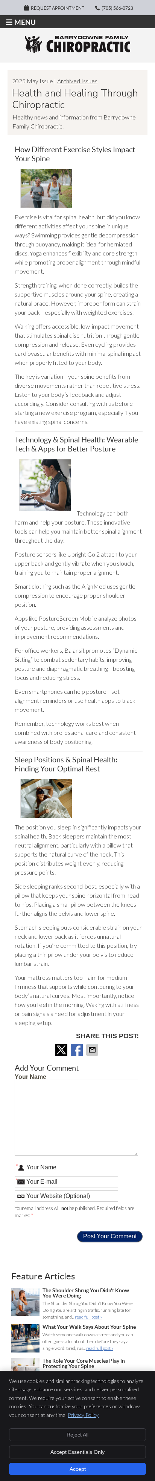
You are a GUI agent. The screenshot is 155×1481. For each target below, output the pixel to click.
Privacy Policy (83, 1415)
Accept (78, 1469)
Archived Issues (77, 80)
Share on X (62, 1050)
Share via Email (93, 1050)
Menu (25, 22)
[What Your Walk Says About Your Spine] (25, 1339)
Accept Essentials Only (77, 1452)
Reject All (77, 1435)
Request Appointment (57, 8)
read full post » (88, 1317)
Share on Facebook (77, 1050)
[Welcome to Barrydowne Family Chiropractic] (77, 50)
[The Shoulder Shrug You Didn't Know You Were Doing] (25, 1303)
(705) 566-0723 (117, 8)
